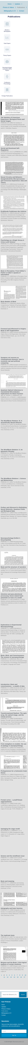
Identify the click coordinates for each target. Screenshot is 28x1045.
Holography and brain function (11, 908)
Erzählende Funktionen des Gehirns (13, 211)
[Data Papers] (7, 37)
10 (25, 975)
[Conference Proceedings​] (7, 76)
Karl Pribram (6, 1002)
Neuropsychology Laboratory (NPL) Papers (7, 69)
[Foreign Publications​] (7, 90)
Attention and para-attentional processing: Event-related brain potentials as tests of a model (12, 595)
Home (10, 4)
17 (24, 977)
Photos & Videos (8, 7)
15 (17, 977)
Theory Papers (7, 55)
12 (7, 977)
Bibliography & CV (10, 11)
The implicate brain (7, 935)
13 (11, 977)
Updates (17, 4)
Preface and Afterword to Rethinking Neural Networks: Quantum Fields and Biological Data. (14, 509)
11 (4, 977)
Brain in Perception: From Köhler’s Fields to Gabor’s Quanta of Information (13, 272)
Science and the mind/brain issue (12, 856)
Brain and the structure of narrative (13, 567)
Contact (21, 11)
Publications (21, 7)
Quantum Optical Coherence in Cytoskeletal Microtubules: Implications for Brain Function (12, 392)
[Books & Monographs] (7, 24)
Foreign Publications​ (7, 95)
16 (21, 977)
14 (14, 977)
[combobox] (10, 994)
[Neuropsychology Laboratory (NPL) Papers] (7, 61)
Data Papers (7, 43)
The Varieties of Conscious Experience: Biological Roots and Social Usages (12, 119)
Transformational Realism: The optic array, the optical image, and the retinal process (14, 715)
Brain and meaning (7, 881)
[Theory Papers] (7, 49)
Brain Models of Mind (8, 301)
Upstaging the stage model (10, 829)
